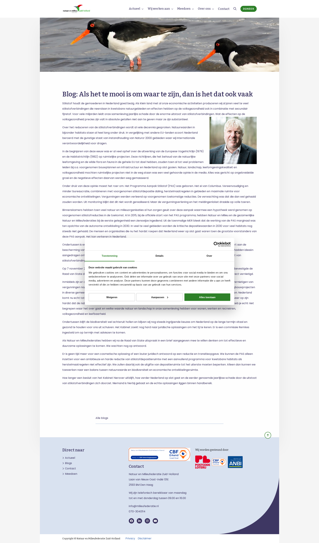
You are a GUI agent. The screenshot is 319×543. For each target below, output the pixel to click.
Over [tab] (209, 255)
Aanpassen (157, 297)
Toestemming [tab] (109, 255)
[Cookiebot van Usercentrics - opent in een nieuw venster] (216, 244)
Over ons (204, 8)
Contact (223, 9)
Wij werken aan (159, 8)
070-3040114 (137, 511)
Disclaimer (145, 538)
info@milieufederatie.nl (144, 506)
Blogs (68, 463)
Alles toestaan (207, 297)
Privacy (130, 538)
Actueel (134, 8)
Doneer (248, 8)
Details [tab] (160, 255)
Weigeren (111, 297)
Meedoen (184, 8)
